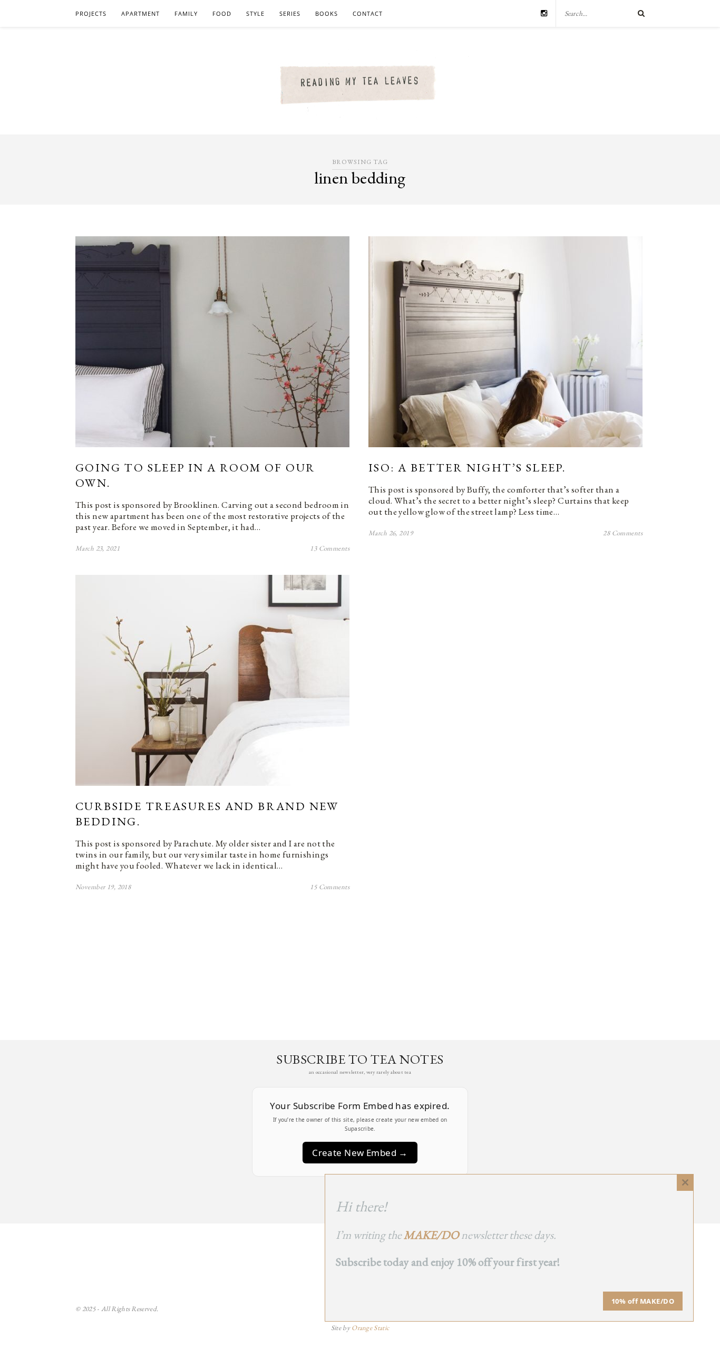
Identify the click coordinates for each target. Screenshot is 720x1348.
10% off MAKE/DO (643, 1301)
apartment (140, 13)
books (326, 13)
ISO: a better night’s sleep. (467, 467)
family (186, 13)
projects (90, 13)
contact (368, 13)
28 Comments (623, 532)
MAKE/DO (431, 1235)
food (221, 13)
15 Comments (329, 886)
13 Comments (329, 548)
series (289, 13)
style (255, 13)
